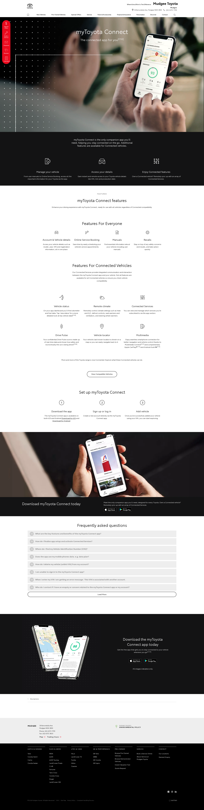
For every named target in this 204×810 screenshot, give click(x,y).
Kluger (51, 779)
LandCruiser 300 (55, 782)
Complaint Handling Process (85, 800)
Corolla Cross (54, 776)
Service (89, 15)
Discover (153, 15)
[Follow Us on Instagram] (172, 792)
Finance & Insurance (124, 15)
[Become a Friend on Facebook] (168, 792)
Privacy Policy (71, 800)
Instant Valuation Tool (122, 765)
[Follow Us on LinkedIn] (176, 792)
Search (174, 14)
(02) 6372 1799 (171, 8)
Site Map (63, 800)
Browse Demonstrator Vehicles (123, 760)
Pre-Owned (120, 749)
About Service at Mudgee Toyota (143, 758)
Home (28, 14)
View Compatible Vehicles (102, 374)
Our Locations (164, 753)
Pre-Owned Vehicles (58, 15)
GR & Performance (101, 749)
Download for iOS (69, 418)
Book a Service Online (144, 753)
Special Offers (76, 15)
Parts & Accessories (104, 15)
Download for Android (61, 420)
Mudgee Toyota (152, 3)
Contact (165, 15)
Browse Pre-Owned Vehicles (122, 754)
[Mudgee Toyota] (30, 6)
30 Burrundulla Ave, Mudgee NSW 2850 (148, 10)
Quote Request (120, 768)
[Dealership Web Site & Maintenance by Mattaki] (173, 800)
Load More (102, 594)
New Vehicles (41, 15)
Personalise (140, 15)
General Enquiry (164, 757)
